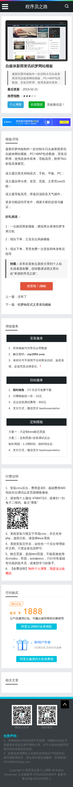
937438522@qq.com (16, 761)
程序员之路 (36, 6)
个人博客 (16, 104)
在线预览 (37, 104)
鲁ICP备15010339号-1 (36, 778)
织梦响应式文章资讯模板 (34, 304)
